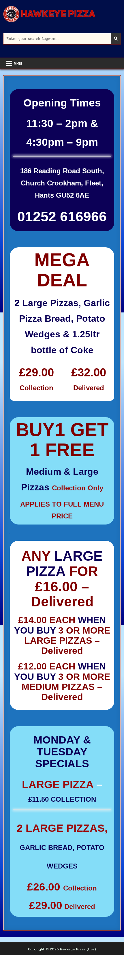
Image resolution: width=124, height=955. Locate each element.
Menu (18, 63)
